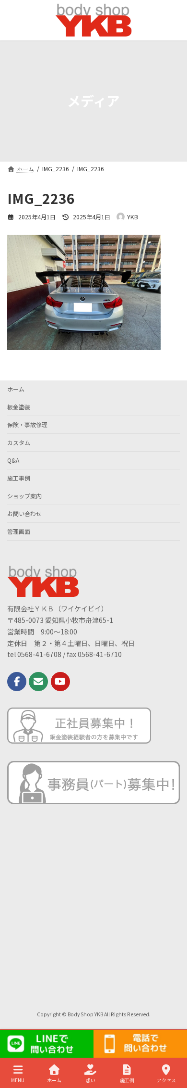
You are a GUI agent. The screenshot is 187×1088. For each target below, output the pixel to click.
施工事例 (18, 478)
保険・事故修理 (27, 424)
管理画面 (18, 531)
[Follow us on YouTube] (60, 681)
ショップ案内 (24, 496)
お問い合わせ (24, 513)
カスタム (18, 442)
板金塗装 (18, 407)
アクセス (166, 1079)
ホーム (15, 389)
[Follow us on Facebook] (16, 681)
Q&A (13, 460)
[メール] (38, 681)
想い (90, 1079)
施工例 (127, 1079)
